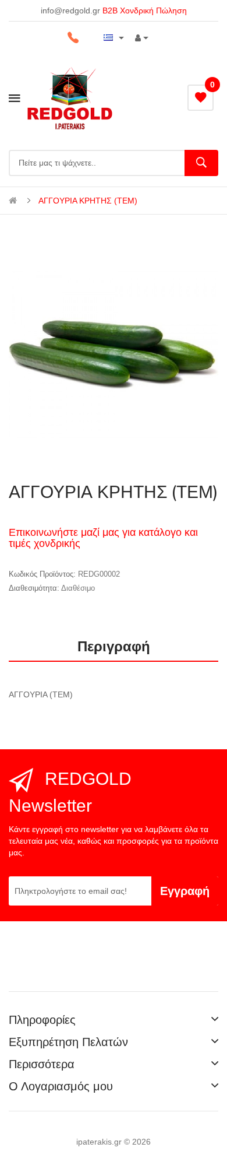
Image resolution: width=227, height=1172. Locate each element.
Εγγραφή (185, 891)
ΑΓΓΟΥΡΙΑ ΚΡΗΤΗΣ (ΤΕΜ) (87, 200)
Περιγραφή (113, 646)
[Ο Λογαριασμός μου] (141, 38)
